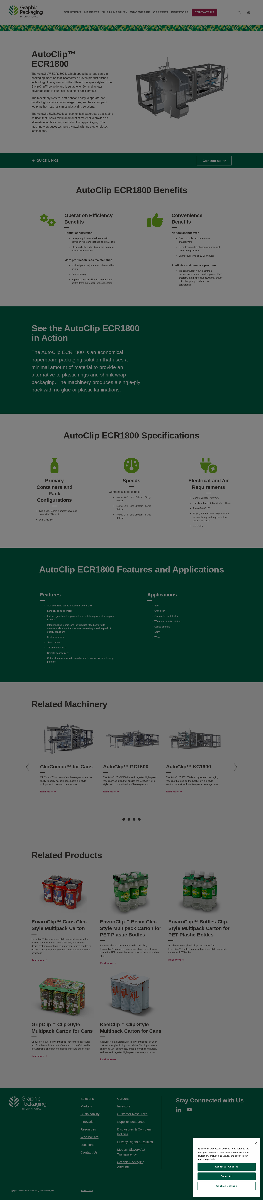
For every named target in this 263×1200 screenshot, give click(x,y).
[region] (226, 1167)
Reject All (227, 1176)
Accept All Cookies (226, 1166)
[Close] (256, 1143)
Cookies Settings (226, 1186)
